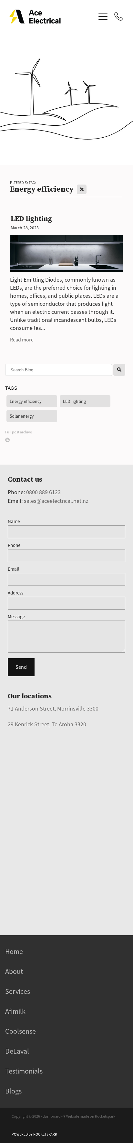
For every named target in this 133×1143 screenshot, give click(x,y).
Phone (14, 545)
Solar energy (22, 416)
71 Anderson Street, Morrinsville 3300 (53, 708)
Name (14, 521)
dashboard (52, 1116)
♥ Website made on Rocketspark (89, 1116)
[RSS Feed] (7, 440)
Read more (22, 340)
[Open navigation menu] (103, 16)
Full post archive (18, 432)
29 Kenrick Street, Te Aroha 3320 (47, 724)
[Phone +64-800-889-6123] (118, 16)
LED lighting (31, 218)
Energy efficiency (26, 401)
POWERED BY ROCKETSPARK (34, 1134)
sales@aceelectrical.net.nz (56, 500)
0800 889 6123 (43, 492)
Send (21, 667)
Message (16, 616)
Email (13, 569)
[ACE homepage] (51, 16)
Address (15, 592)
